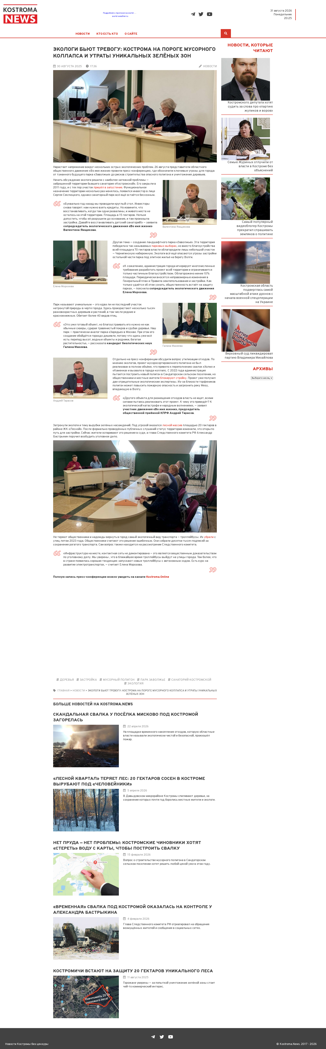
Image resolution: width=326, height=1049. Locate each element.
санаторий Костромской (191, 680)
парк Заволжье (152, 680)
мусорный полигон (118, 680)
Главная (63, 690)
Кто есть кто (107, 34)
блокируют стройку (173, 378)
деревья (67, 680)
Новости (83, 34)
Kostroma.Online (157, 577)
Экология (135, 684)
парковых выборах (164, 246)
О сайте (131, 34)
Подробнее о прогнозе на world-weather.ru (123, 13)
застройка (88, 680)
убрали (209, 537)
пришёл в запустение (108, 187)
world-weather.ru (120, 16)
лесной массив (172, 425)
